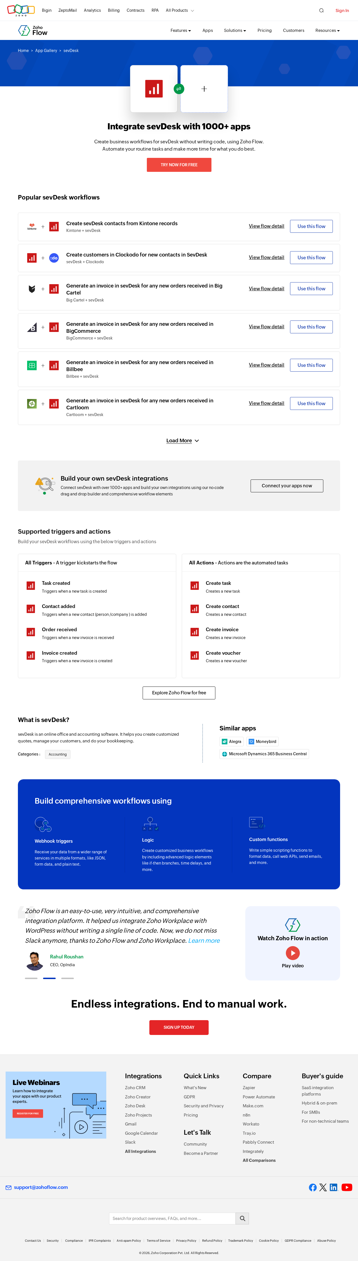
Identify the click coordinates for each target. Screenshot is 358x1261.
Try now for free (179, 165)
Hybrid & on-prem (319, 1103)
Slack (130, 1142)
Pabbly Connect (258, 1142)
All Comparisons (259, 1160)
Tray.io (249, 1133)
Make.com (253, 1105)
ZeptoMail (67, 10)
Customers (293, 30)
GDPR (189, 1096)
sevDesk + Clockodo (85, 262)
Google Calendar (141, 1133)
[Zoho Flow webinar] (56, 1105)
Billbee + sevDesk (82, 376)
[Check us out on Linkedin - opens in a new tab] (334, 1187)
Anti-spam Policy (129, 1240)
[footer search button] (242, 1218)
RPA (155, 10)
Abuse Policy (326, 1240)
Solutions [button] (233, 30)
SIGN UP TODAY (179, 1027)
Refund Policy (212, 1240)
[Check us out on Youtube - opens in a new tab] (346, 1187)
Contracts (136, 10)
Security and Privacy (204, 1105)
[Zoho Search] (321, 10)
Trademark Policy (240, 1240)
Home (23, 50)
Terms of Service (158, 1240)
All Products (177, 10)
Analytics (92, 10)
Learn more (213, 940)
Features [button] (179, 30)
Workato (251, 1124)
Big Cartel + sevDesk (85, 300)
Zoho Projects (138, 1115)
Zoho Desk (135, 1105)
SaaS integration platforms (318, 1090)
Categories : (29, 754)
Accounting (58, 754)
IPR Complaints (100, 1240)
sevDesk (71, 50)
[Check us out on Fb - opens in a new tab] (313, 1187)
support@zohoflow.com (41, 1187)
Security (53, 1240)
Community (195, 1144)
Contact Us (33, 1240)
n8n (246, 1115)
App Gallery (46, 50)
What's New (195, 1087)
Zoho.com (21, 10)
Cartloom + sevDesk (84, 414)
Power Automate (259, 1096)
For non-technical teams (325, 1121)
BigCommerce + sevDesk (89, 338)
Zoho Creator (138, 1096)
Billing (114, 10)
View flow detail (266, 226)
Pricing (265, 30)
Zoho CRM (135, 1087)
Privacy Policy (186, 1240)
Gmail (130, 1124)
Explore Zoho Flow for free (179, 692)
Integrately (253, 1151)
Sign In (342, 10)
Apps (207, 30)
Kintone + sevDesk (83, 230)
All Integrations (140, 1151)
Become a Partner (201, 1153)
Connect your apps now (287, 485)
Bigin (46, 10)
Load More (179, 440)
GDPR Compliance (298, 1240)
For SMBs (311, 1112)
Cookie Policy (269, 1240)
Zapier (249, 1087)
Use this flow (312, 226)
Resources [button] (325, 30)
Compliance (74, 1240)
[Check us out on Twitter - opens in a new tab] (323, 1187)
